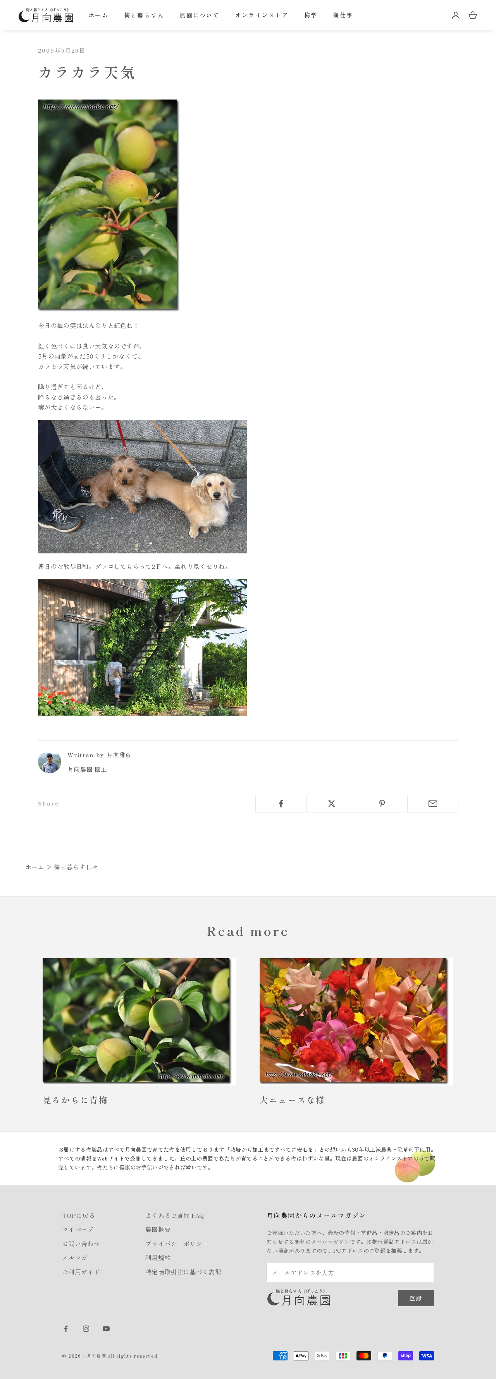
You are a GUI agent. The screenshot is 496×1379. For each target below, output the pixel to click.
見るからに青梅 (75, 1100)
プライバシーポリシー (176, 1243)
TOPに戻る (78, 1215)
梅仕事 (343, 15)
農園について (199, 15)
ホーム (98, 15)
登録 (416, 1298)
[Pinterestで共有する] (382, 803)
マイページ (78, 1229)
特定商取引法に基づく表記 (183, 1271)
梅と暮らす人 (144, 15)
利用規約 (157, 1257)
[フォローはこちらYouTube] (106, 1329)
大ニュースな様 (292, 1100)
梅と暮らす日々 (76, 866)
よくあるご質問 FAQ (174, 1215)
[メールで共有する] (433, 803)
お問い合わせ (81, 1243)
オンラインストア (262, 15)
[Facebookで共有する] (281, 803)
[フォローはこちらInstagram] (86, 1329)
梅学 (311, 15)
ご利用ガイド (81, 1271)
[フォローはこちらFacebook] (66, 1329)
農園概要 (157, 1229)
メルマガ (74, 1257)
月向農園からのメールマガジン (317, 1215)
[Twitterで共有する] (332, 803)
